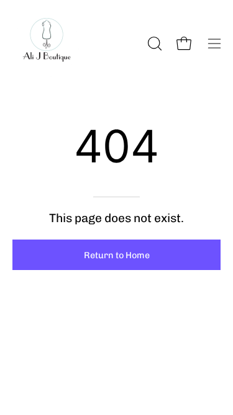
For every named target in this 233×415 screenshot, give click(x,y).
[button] (153, 43)
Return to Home (117, 255)
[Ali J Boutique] (46, 43)
